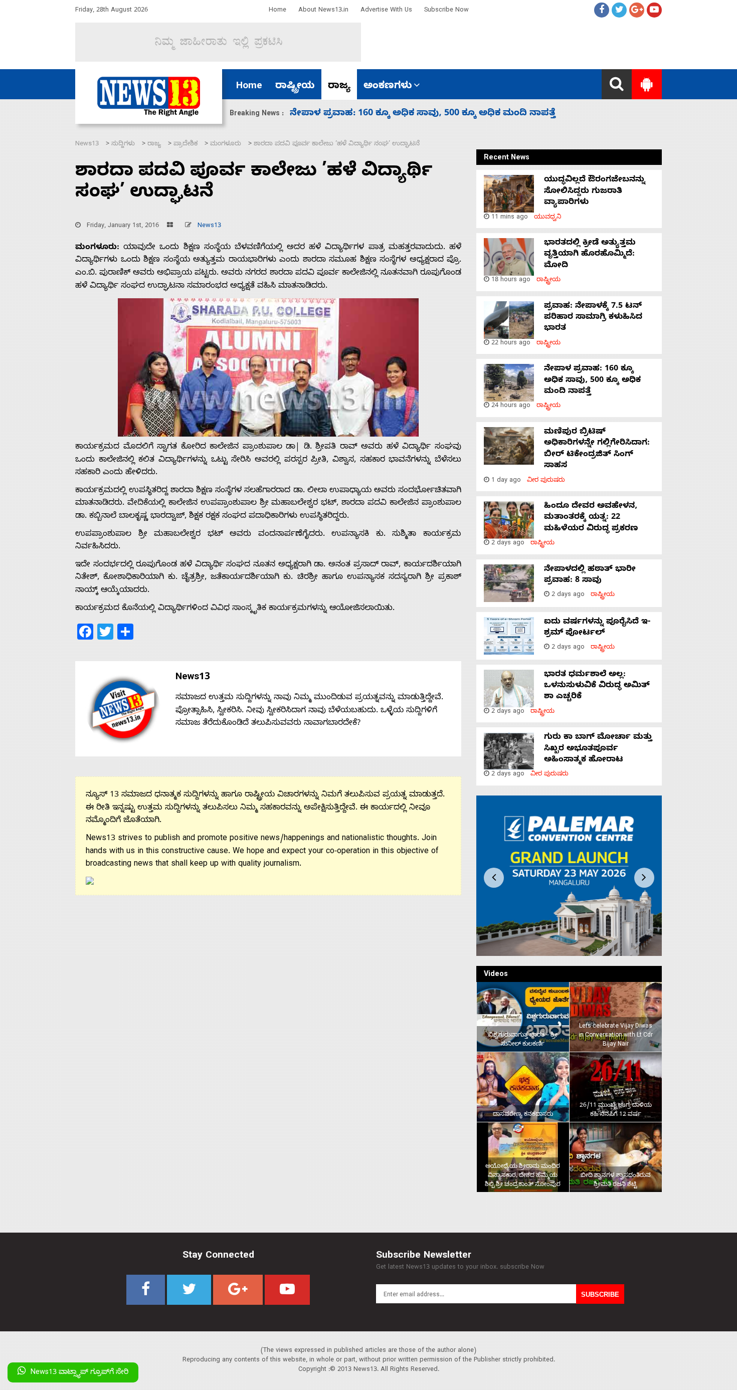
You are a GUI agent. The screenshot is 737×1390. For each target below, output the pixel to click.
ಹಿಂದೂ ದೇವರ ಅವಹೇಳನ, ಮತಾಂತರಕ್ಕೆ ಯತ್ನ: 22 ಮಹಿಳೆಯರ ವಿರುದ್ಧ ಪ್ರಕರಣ (438, 114)
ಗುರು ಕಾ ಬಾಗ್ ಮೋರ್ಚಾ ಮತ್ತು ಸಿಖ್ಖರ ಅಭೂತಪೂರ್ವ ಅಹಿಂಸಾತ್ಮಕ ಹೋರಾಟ (598, 749)
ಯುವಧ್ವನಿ (548, 218)
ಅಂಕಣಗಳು (387, 86)
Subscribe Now (446, 11)
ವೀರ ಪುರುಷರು (546, 481)
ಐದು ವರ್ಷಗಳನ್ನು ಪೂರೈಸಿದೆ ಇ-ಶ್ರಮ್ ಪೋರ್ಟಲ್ (597, 628)
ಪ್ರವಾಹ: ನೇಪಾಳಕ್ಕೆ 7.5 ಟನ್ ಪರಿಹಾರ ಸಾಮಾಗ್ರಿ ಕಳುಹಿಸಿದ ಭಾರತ (593, 318)
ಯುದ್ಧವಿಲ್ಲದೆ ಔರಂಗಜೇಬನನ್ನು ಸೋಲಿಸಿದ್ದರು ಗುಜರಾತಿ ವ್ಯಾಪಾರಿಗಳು (594, 192)
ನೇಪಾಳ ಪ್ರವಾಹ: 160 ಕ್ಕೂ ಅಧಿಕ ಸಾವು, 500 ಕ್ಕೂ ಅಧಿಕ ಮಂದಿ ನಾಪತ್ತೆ (592, 381)
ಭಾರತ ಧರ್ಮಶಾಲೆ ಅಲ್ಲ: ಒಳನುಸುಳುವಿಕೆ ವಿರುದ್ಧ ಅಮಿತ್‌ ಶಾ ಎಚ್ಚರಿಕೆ (597, 686)
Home (277, 11)
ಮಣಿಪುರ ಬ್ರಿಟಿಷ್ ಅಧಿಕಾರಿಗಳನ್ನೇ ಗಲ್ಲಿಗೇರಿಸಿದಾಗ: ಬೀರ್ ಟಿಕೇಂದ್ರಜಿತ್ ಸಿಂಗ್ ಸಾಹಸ (597, 449)
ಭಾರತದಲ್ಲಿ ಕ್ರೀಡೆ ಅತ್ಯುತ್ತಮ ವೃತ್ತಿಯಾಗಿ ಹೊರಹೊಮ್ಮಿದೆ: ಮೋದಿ (590, 255)
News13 (209, 226)
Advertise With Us (386, 11)
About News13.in (323, 11)
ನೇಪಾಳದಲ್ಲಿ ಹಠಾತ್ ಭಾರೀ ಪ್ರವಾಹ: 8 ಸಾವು (590, 575)
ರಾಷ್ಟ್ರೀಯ (295, 86)
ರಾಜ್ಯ (339, 86)
